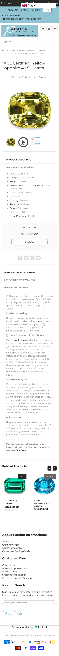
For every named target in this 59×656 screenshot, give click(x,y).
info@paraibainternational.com (23, 18)
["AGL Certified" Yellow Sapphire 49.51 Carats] (29, 110)
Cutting (14, 200)
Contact (24, 9)
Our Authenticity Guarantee (19, 280)
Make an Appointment (15, 568)
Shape (13, 181)
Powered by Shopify (44, 635)
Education (35, 9)
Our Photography (12, 547)
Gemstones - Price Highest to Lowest (28, 50)
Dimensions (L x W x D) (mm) (26, 185)
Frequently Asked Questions (18, 578)
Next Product (40, 77)
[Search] (55, 41)
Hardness (15, 212)
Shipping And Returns (16, 287)
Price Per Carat (18, 216)
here (39, 321)
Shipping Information (14, 574)
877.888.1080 (12, 15)
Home (5, 50)
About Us (13, 9)
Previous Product (20, 77)
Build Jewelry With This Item (19, 272)
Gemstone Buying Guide (16, 551)
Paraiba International (22, 635)
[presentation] (49, 468)
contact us (20, 340)
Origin (13, 208)
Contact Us (8, 565)
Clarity (13, 196)
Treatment (16, 204)
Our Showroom (11, 544)
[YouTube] (20, 613)
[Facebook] (13, 613)
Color (13, 192)
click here (20, 450)
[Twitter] (6, 613)
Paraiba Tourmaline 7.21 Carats (28, 503)
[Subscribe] (53, 602)
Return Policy (9, 571)
